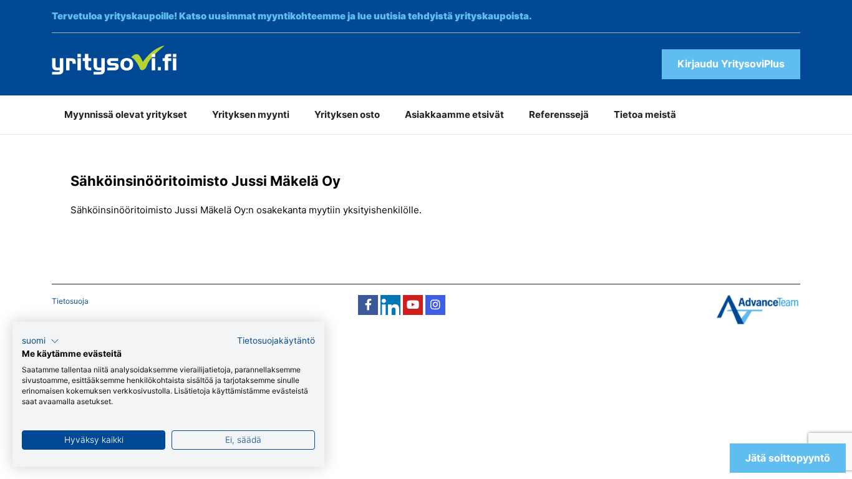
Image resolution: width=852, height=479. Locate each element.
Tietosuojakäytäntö (276, 341)
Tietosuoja (70, 301)
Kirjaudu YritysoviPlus (731, 63)
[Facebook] (368, 305)
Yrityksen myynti (250, 114)
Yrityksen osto (347, 114)
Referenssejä (559, 114)
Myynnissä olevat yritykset (125, 114)
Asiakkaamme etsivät (454, 114)
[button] (40, 341)
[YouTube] (413, 305)
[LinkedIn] (390, 305)
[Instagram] (435, 305)
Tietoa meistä (645, 114)
